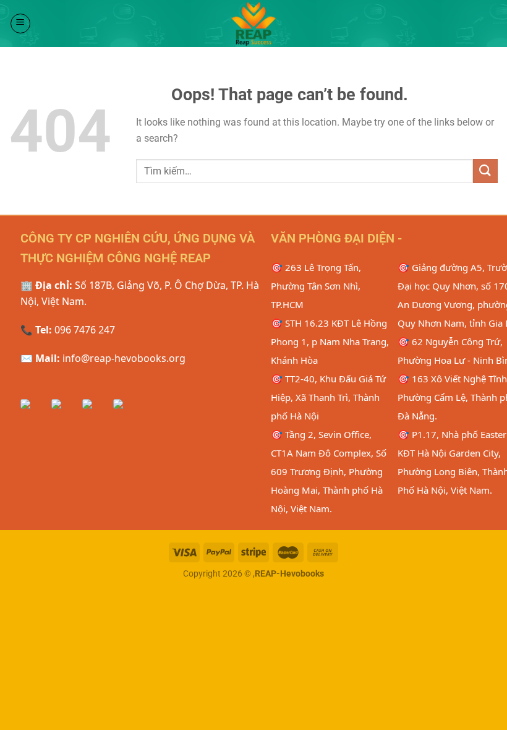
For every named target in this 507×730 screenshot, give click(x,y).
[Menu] (20, 23)
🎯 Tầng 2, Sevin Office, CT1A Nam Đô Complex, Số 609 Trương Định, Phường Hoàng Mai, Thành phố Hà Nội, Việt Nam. (328, 471)
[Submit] (485, 171)
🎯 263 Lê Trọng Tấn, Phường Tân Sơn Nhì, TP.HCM (316, 286)
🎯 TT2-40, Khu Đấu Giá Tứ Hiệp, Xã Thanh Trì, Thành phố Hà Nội (328, 397)
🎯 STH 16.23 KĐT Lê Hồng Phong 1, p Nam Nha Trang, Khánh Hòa (330, 341)
